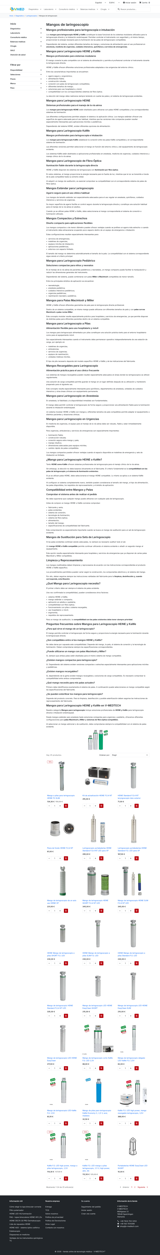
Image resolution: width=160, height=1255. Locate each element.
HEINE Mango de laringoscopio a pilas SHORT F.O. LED (60, 954)
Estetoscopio (14, 1231)
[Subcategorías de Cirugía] (40, 46)
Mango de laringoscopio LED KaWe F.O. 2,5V (61, 1111)
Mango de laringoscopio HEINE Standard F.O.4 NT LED (60, 1006)
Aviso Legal (50, 1224)
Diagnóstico (33, 9)
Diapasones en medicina (19, 1234)
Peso (12, 88)
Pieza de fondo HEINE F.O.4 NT (60, 848)
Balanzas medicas (87, 9)
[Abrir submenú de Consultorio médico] (77, 9)
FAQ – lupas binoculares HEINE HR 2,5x (25, 1217)
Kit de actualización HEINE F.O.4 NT (97, 795)
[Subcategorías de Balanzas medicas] (40, 41)
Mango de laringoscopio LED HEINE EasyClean (62, 1059)
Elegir (114, 755)
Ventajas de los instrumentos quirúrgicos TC (26, 1239)
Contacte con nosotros (54, 1228)
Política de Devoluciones (55, 1221)
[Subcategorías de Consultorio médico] (40, 37)
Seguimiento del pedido (91, 1207)
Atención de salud (17, 55)
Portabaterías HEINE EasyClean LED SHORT (132, 1167)
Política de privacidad (54, 1217)
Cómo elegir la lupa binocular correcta (25, 1207)
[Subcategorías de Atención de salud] (40, 54)
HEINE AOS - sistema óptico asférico (24, 1228)
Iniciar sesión (86, 1210)
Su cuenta (85, 1201)
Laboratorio (48, 9)
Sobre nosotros (51, 1214)
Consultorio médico (67, 9)
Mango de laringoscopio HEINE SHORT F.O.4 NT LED (95, 901)
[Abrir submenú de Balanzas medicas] (97, 9)
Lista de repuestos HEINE (19, 1224)
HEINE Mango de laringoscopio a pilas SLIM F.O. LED (96, 954)
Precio (13, 79)
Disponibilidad (16, 70)
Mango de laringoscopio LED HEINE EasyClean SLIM (132, 1006)
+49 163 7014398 (127, 1224)
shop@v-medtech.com (129, 1226)
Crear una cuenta (88, 1214)
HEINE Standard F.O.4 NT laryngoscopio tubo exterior (129, 796)
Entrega (48, 1207)
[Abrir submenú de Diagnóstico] (40, 9)
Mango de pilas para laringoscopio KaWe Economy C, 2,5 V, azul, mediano (97, 1113)
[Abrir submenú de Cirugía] (108, 9)
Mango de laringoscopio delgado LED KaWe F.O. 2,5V (131, 1059)
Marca (13, 83)
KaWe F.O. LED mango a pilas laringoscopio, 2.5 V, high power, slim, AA (96, 1168)
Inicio (13, 24)
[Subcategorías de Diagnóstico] (40, 28)
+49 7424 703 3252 (128, 1221)
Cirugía (103, 9)
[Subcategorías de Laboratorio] (40, 33)
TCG (47, 1210)
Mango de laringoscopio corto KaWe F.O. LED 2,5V (98, 1059)
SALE (12, 50)
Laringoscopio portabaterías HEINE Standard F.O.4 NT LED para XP (97, 849)
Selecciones (15, 74)
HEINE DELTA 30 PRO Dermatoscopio (24, 1221)
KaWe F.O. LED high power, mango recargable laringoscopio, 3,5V (132, 1111)
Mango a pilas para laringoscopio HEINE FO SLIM (61, 796)
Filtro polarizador (16, 1210)
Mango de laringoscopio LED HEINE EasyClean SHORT (97, 1006)
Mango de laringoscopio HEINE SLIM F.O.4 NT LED (133, 901)
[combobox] (133, 9)
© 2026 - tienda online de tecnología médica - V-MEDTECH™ (80, 1251)
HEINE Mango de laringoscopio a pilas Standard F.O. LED (131, 954)
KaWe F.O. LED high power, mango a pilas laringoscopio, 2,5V (62, 1167)
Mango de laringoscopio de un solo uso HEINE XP (61, 901)
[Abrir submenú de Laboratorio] (55, 9)
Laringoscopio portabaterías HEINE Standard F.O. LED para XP (132, 849)
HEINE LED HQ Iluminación (20, 1214)
